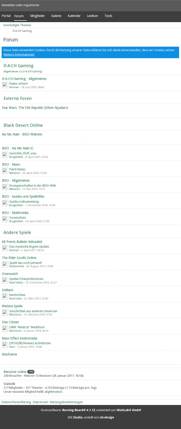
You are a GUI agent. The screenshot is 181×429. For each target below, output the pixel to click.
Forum (19, 16)
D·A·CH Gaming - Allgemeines (24, 79)
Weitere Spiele (12, 306)
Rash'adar (15, 298)
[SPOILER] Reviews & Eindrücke (30, 343)
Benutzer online (15, 372)
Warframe (9, 354)
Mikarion (14, 173)
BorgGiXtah (16, 157)
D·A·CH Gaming (18, 65)
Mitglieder (37, 16)
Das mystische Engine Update (29, 246)
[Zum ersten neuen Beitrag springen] (5, 85)
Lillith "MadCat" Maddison (27, 327)
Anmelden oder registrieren (20, 5)
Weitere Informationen (19, 54)
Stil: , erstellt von (90, 417)
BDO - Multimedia (15, 213)
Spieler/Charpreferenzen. (26, 279)
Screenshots (17, 217)
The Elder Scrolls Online (19, 258)
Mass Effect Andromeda (19, 338)
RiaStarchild (16, 266)
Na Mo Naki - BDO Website (22, 134)
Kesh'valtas (16, 282)
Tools (108, 16)
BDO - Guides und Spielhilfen (23, 196)
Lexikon (92, 16)
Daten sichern (18, 83)
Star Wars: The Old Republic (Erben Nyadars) (35, 108)
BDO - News (11, 164)
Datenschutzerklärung (16, 402)
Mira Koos (15, 314)
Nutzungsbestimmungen (66, 402)
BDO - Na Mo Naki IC (18, 148)
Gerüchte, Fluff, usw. (23, 153)
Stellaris (7, 290)
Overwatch (10, 274)
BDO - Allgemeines (16, 180)
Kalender (74, 16)
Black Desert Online (23, 125)
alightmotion (53, 391)
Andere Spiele (17, 232)
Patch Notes (17, 169)
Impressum (40, 402)
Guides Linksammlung (24, 201)
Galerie (56, 16)
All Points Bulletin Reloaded (22, 242)
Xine (12, 346)
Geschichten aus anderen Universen (33, 311)
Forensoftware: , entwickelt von (91, 410)
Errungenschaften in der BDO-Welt (32, 185)
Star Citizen (10, 322)
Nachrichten (17, 295)
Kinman (14, 87)
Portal (6, 16)
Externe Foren (18, 98)
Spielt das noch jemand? (25, 263)
